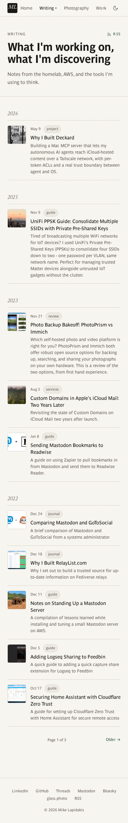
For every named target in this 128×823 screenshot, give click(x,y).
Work (101, 8)
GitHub (42, 791)
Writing (46, 8)
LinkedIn (20, 791)
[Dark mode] (116, 8)
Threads (63, 791)
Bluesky (109, 791)
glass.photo (57, 798)
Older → (113, 739)
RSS (78, 798)
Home (26, 8)
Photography (76, 8)
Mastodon (86, 791)
